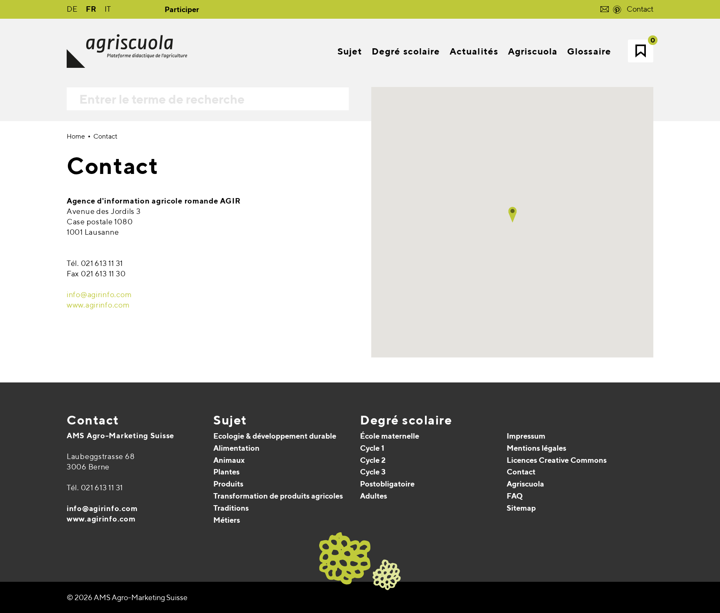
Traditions (231, 508)
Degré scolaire (406, 419)
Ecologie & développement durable (274, 436)
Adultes (373, 495)
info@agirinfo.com (99, 294)
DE (72, 9)
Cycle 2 (372, 460)
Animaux (229, 460)
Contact (640, 9)
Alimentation (236, 448)
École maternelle (389, 436)
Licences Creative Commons (557, 460)
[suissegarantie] (668, 562)
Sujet (230, 419)
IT (108, 9)
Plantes (226, 471)
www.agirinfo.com (98, 304)
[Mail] (74, 549)
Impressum (526, 436)
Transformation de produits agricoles (278, 495)
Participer (182, 9)
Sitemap (521, 508)
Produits (228, 483)
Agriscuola (525, 483)
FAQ (515, 495)
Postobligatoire (387, 483)
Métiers (226, 520)
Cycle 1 (372, 448)
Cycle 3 (372, 471)
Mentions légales (536, 448)
